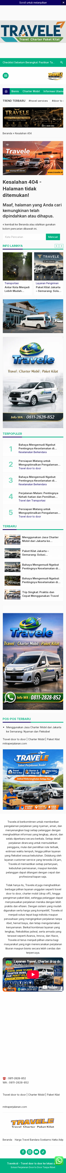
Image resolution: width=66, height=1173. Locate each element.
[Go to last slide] (57, 246)
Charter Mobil (31, 91)
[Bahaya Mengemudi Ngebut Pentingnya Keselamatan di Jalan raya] (12, 567)
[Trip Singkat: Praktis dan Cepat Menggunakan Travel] (12, 594)
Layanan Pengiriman (47, 283)
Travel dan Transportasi (32, 500)
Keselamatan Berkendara (33, 452)
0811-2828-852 (17, 1078)
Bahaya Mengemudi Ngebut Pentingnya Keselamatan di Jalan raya (37, 448)
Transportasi (12, 283)
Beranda (7, 1139)
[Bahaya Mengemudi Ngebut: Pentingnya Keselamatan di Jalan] (12, 581)
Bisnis (15, 91)
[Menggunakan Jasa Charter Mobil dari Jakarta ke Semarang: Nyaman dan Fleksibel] (12, 540)
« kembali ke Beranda (16, 224)
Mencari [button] (53, 237)
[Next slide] (61, 246)
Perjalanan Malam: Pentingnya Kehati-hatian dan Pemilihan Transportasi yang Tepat (38, 496)
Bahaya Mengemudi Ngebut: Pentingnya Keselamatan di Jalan (37, 480)
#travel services (38, 100)
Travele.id (13, 821)
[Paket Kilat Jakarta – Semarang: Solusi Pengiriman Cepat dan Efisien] (48, 266)
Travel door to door (30, 468)
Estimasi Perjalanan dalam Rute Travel (25, 62)
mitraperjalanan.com (15, 743)
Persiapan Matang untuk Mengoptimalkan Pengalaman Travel (38, 464)
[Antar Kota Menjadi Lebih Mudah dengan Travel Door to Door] (17, 266)
